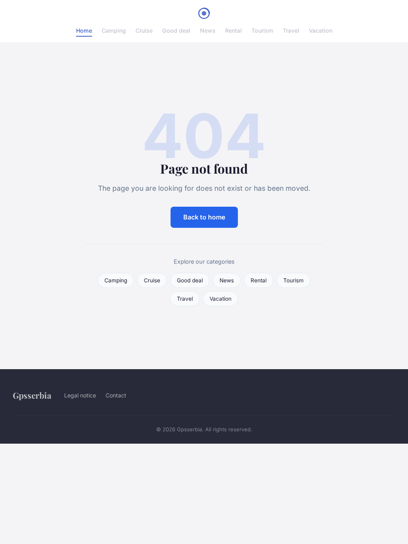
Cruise (144, 30)
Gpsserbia (32, 395)
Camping (114, 30)
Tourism (262, 30)
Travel (291, 30)
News (208, 30)
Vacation (320, 30)
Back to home (204, 217)
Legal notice (80, 395)
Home (84, 30)
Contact (116, 395)
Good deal (176, 30)
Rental (233, 30)
